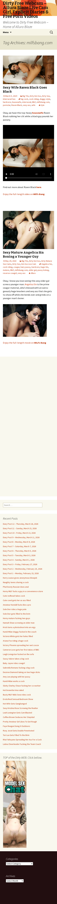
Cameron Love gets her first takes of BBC (21, 649)
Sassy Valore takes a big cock (16, 658)
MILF (34, 102)
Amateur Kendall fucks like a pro (17, 604)
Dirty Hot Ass (35, 96)
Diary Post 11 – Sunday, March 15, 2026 (20, 528)
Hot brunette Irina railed (13, 690)
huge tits (44, 267)
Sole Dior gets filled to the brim (16, 613)
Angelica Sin (46, 264)
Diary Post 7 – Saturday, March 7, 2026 (19, 546)
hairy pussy (26, 267)
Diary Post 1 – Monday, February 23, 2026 (21, 573)
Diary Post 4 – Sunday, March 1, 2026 (18, 560)
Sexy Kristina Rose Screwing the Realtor (20, 708)
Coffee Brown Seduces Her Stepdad (18, 717)
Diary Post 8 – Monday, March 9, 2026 (19, 542)
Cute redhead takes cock (14, 596)
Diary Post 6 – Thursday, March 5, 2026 (19, 551)
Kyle (42, 105)
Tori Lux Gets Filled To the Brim (16, 735)
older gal (33, 270)
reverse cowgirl (10, 273)
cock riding (34, 99)
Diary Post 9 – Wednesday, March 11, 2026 (21, 537)
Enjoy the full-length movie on (24, 342)
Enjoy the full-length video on (24, 194)
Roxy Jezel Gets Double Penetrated (18, 730)
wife (33, 105)
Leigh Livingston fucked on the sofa (18, 654)
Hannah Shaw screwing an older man (18, 622)
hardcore (7, 102)
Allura (33, 273)
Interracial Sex (9, 99)
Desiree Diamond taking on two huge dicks (21, 672)
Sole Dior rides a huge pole (14, 609)
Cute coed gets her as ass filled (17, 600)
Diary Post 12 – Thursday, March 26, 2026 (20, 524)
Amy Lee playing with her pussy (16, 676)
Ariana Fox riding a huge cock (15, 640)
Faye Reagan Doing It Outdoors (16, 726)
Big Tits (25, 96)
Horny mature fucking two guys (16, 618)
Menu (6, 32)
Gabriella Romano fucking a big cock (18, 667)
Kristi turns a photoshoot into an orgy (19, 627)
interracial (26, 102)
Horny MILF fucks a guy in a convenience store (23, 591)
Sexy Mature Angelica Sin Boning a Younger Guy (23, 254)
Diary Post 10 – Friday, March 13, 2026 (19, 533)
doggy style (45, 99)
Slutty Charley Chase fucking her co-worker (22, 685)
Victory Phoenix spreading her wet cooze (21, 645)
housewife (16, 102)
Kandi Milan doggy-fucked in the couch (19, 631)
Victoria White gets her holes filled (18, 636)
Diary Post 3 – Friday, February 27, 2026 (20, 564)
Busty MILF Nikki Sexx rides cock (17, 694)
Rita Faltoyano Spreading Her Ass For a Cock (22, 739)
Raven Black (16, 105)
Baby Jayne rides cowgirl (14, 663)
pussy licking (43, 270)
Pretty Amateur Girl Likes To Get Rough (20, 721)
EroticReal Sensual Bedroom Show (18, 699)
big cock (24, 99)
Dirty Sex (46, 96)
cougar (17, 267)
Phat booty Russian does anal (16, 587)
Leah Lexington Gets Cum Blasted (17, 712)
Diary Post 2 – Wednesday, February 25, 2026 (22, 569)
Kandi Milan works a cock (14, 681)
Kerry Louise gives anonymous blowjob (20, 578)
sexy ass (27, 105)
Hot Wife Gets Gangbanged (15, 703)
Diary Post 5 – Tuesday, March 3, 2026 (19, 555)
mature (6, 270)
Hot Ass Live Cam (28, 264)
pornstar (6, 105)
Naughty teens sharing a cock (16, 582)
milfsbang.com (43, 102)
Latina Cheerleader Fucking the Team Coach (22, 744)
